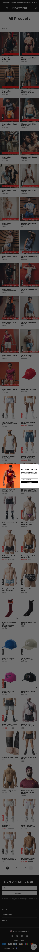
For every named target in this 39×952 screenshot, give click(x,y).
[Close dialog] (38, 464)
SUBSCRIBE (29, 482)
